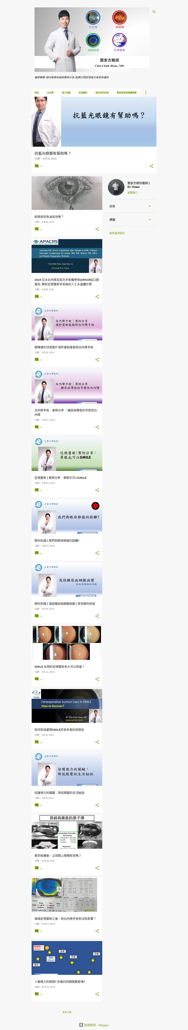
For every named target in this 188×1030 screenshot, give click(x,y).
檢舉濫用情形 (117, 233)
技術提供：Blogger (96, 1025)
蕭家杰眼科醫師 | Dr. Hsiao (138, 184)
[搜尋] (154, 11)
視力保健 (66, 92)
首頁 (37, 92)
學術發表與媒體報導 (127, 92)
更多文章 (67, 1012)
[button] (151, 166)
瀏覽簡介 (132, 192)
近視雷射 (83, 92)
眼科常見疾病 (102, 92)
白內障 (50, 92)
